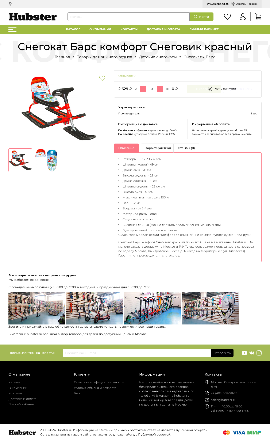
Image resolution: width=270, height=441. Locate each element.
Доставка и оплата (163, 29)
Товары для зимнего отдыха (104, 56)
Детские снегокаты (158, 56)
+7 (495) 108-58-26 (217, 4)
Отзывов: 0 (126, 76)
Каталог (73, 29)
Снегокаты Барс (199, 56)
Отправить (222, 353)
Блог (77, 393)
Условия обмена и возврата (95, 388)
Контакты (129, 29)
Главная (62, 56)
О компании (100, 29)
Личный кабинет (204, 29)
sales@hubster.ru (223, 400)
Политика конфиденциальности (99, 382)
